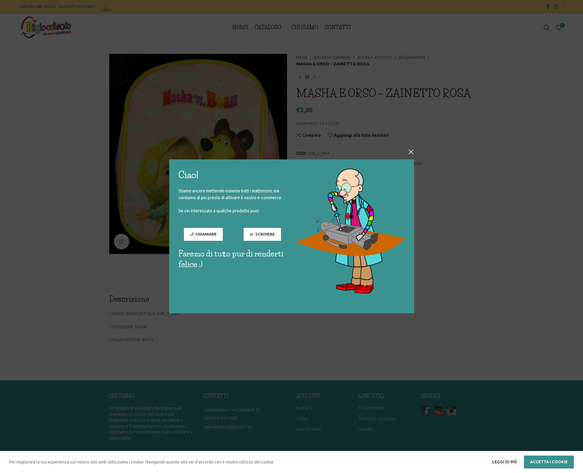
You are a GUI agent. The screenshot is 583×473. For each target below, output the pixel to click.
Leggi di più (505, 462)
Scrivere (265, 234)
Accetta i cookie (549, 462)
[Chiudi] (411, 151)
